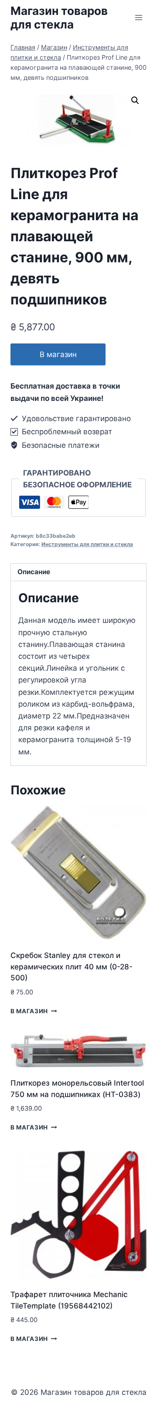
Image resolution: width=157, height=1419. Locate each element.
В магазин (58, 354)
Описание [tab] (33, 572)
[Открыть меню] (138, 17)
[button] (135, 100)
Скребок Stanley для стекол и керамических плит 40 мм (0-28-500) (71, 966)
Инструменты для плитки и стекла (87, 544)
